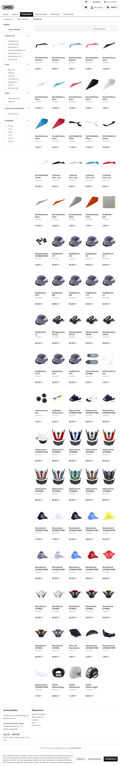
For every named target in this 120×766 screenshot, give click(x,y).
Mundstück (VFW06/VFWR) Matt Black (75, 529)
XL (10, 138)
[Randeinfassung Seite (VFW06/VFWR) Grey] (75, 202)
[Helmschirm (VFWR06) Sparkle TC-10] (58, 476)
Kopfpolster (14, 53)
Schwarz (13, 88)
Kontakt (35, 720)
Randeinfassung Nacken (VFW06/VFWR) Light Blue (75, 58)
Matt (11, 101)
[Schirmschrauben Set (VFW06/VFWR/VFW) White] (109, 358)
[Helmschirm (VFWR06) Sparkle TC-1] (41, 476)
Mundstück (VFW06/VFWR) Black (41, 529)
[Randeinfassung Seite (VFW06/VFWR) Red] (58, 123)
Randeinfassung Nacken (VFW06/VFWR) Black (41, 58)
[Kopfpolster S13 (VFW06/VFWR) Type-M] (75, 241)
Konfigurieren (110, 759)
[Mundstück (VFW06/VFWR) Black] (41, 515)
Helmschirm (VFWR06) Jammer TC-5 (91, 450)
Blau (11, 70)
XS (10, 126)
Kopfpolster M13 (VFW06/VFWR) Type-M (41, 294)
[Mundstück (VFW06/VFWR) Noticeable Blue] (92, 515)
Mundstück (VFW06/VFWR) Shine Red (109, 568)
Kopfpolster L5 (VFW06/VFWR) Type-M (41, 333)
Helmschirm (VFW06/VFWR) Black (75, 411)
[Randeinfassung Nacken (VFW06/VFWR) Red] (92, 45)
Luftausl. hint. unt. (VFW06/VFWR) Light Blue (92, 176)
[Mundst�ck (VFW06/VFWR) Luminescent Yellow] (109, 515)
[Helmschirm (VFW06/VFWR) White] (92, 398)
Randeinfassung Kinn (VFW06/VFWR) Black (109, 58)
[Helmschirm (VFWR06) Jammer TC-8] (109, 437)
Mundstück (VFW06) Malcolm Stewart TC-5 (58, 646)
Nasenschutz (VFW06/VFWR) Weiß (41, 686)
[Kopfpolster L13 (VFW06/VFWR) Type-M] (92, 280)
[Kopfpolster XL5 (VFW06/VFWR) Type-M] (75, 358)
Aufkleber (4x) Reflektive (107, 215)
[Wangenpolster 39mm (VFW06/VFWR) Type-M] (92, 319)
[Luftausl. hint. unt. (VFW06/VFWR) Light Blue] (92, 162)
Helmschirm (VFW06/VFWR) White (92, 411)
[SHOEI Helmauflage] (58, 672)
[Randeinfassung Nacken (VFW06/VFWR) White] (58, 45)
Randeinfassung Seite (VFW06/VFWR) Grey (75, 215)
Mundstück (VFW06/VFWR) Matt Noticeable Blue (75, 568)
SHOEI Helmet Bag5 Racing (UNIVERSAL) (92, 686)
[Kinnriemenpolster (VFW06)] (92, 358)
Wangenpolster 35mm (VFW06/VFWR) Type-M (75, 333)
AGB (33, 723)
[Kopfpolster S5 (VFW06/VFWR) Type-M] (109, 241)
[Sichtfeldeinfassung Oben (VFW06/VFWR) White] (92, 123)
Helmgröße (9, 120)
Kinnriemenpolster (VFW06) (92, 372)
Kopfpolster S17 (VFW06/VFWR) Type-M (58, 254)
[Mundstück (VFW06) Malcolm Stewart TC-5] (58, 633)
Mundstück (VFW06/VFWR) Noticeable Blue (92, 529)
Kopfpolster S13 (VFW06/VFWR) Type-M (75, 254)
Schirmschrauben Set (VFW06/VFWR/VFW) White (109, 372)
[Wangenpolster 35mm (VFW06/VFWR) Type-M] (75, 319)
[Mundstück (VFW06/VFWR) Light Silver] (58, 554)
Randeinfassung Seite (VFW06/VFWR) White (109, 98)
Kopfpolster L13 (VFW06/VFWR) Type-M (92, 294)
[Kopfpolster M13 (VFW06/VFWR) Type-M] (41, 280)
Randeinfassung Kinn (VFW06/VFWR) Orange (58, 215)
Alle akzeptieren (94, 759)
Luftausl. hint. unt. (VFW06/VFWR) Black (58, 176)
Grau (11, 76)
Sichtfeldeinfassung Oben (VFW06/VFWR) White (92, 137)
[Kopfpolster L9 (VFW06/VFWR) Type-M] (109, 280)
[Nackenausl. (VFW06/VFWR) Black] (92, 633)
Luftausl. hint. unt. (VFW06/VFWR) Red (109, 176)
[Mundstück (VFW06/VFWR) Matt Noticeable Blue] (75, 554)
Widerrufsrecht (38, 717)
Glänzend (13, 98)
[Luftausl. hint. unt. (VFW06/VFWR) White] (75, 162)
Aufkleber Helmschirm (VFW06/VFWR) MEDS (58, 411)
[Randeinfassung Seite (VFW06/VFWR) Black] (92, 84)
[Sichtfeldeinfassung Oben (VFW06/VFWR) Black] (75, 123)
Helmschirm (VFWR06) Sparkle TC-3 (74, 490)
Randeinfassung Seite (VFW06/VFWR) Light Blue (41, 137)
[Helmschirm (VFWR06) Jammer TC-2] (75, 437)
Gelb (11, 73)
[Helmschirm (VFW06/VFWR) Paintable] (41, 437)
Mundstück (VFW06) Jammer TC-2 (58, 607)
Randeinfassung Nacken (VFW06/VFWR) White (58, 58)
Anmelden (97, 2)
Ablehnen (81, 759)
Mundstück (14, 56)
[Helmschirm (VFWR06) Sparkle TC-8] (92, 476)
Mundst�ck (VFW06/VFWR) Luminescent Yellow (109, 529)
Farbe (7, 64)
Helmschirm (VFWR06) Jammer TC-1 (58, 450)
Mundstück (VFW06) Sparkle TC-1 (74, 607)
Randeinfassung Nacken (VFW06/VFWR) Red (92, 58)
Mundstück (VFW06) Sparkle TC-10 (92, 607)
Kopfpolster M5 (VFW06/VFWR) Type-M (75, 294)
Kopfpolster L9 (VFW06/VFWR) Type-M (109, 294)
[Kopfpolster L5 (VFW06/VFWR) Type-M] (41, 319)
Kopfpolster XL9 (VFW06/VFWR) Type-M (58, 372)
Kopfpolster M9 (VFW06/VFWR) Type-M (58, 294)
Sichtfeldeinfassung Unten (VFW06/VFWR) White (41, 176)
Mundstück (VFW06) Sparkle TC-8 (41, 646)
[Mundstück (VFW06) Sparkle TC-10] (92, 594)
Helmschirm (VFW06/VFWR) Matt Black (109, 411)
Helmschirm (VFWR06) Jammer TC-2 (75, 450)
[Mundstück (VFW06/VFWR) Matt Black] (75, 515)
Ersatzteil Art (10, 36)
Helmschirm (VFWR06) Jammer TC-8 (108, 450)
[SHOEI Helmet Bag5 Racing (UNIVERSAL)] (92, 672)
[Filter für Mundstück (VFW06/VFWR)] (75, 633)
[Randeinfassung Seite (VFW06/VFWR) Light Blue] (41, 123)
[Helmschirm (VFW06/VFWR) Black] (75, 398)
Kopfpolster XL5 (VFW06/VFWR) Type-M (75, 372)
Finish (7, 93)
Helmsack (13, 47)
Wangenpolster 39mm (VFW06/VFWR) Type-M (92, 333)
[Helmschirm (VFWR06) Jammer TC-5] (92, 437)
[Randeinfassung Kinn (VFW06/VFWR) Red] (75, 84)
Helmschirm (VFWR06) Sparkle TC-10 (58, 490)
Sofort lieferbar (14, 29)
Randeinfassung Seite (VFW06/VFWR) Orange (92, 215)
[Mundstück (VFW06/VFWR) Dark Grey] (41, 554)
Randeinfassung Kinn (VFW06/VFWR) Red (75, 98)
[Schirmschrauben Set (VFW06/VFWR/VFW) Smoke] (41, 398)
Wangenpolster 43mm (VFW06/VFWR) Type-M (109, 333)
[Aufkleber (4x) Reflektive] (109, 202)
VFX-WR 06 (13, 114)
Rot (11, 85)
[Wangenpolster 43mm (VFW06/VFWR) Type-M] (109, 319)
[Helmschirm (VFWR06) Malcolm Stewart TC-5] (109, 476)
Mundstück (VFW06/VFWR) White (58, 529)
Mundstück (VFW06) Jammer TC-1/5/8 (40, 607)
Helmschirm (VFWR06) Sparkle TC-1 (41, 490)
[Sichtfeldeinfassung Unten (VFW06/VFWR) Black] (109, 123)
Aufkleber (13, 41)
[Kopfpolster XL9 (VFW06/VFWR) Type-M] (58, 358)
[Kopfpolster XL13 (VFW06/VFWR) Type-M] (41, 358)
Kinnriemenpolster (16, 50)
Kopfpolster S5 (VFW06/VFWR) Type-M (109, 254)
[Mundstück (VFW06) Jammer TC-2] (58, 594)
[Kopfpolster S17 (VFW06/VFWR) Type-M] (58, 241)
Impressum (36, 725)
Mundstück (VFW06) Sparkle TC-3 (108, 607)
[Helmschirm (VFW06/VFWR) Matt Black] (109, 398)
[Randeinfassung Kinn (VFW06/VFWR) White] (41, 84)
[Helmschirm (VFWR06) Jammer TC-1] (58, 437)
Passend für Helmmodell (14, 108)
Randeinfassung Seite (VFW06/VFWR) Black (92, 98)
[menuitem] (96, 1)
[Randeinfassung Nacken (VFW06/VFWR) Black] (41, 45)
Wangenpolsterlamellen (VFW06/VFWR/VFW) (41, 254)
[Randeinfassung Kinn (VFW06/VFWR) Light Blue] (58, 84)
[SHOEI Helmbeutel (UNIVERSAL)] (75, 672)
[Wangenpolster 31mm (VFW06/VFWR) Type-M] (58, 319)
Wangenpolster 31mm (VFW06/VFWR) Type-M (58, 333)
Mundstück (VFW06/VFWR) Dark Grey (41, 568)
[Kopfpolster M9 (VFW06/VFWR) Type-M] (58, 280)
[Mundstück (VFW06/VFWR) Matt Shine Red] (92, 554)
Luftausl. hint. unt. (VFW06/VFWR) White (75, 176)
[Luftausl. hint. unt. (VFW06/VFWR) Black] (58, 162)
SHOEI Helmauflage (58, 686)
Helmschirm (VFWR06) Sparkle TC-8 (91, 490)
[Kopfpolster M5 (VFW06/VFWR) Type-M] (75, 280)
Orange (12, 82)
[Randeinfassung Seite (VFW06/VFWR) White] (109, 84)
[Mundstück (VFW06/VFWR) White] (58, 515)
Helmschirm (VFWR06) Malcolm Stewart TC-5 (108, 490)
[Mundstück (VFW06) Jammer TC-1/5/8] (41, 594)
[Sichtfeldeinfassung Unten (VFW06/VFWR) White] (41, 162)
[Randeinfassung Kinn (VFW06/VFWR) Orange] (58, 202)
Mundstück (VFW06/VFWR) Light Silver (58, 568)
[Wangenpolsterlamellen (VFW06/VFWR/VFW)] (41, 241)
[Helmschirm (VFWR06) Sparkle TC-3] (75, 476)
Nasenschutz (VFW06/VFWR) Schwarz (109, 646)
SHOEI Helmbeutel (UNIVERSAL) (75, 686)
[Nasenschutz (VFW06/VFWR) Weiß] (41, 672)
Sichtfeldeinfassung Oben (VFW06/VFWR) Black (75, 137)
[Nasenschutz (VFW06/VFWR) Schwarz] (109, 633)
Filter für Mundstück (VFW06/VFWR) (75, 646)
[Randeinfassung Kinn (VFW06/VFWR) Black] (109, 45)
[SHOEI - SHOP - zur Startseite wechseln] (7, 7)
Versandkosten (76, 748)
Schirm (12, 59)
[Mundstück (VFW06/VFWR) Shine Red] (109, 554)
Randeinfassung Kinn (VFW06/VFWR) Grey (41, 215)
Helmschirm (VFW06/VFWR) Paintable (41, 450)
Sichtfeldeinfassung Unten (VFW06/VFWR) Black (109, 137)
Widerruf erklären (39, 714)
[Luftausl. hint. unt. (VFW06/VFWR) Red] (109, 162)
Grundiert (13, 79)
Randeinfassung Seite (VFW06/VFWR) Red (58, 137)
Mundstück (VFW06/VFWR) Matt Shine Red (92, 568)
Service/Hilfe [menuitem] (111, 2)
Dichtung (13, 44)
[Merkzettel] (85, 7)
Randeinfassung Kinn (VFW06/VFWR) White (41, 98)
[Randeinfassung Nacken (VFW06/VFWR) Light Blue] (75, 45)
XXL (10, 141)
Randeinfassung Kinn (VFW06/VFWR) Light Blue (58, 98)
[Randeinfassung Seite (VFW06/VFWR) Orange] (92, 202)
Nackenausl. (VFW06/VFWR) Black (92, 646)
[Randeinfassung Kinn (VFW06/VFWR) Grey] (41, 202)
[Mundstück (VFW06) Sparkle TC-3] (109, 594)
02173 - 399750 (12, 734)
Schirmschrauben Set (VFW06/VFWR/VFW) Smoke (41, 411)
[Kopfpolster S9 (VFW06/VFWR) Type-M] (92, 241)
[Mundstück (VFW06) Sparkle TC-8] (41, 633)
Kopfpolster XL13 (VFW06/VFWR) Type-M (41, 372)
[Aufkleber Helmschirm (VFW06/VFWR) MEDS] (58, 398)
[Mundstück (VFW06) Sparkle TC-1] (75, 594)
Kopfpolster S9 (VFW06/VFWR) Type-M (92, 254)
